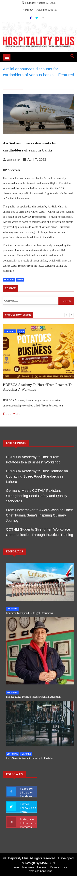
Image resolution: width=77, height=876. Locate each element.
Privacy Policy (58, 867)
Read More (12, 414)
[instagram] (43, 17)
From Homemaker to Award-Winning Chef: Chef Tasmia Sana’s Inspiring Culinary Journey (39, 515)
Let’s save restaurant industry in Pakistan (29, 758)
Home (15, 867)
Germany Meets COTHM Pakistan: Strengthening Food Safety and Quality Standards (36, 496)
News (20, 279)
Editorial (12, 609)
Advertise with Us (47, 9)
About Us (28, 9)
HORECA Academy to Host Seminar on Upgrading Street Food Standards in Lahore (37, 476)
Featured (9, 279)
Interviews (28, 867)
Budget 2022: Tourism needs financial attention (33, 696)
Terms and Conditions (39, 871)
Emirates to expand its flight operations (29, 613)
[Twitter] (37, 17)
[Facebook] (31, 17)
